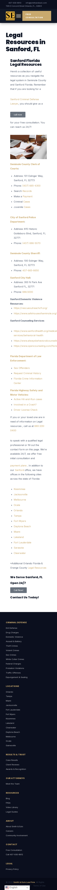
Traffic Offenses (13, 673)
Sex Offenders (22, 368)
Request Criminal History (27, 373)
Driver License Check (25, 409)
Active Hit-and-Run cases (28, 399)
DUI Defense (11, 628)
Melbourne (11, 736)
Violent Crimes (12, 650)
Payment (27, 196)
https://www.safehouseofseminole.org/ (35, 313)
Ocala (8, 741)
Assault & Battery (13, 641)
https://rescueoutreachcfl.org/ (30, 308)
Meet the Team (13, 784)
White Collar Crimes (15, 659)
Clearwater (11, 727)
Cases (26, 201)
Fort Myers (10, 714)
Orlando (9, 692)
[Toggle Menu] (18, 16)
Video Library (12, 807)
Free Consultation (34, 16)
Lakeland (10, 723)
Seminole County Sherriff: (25, 253)
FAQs (8, 803)
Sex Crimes (11, 655)
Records (27, 191)
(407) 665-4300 (31, 185)
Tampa (9, 696)
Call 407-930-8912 (14, 854)
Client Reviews (12, 764)
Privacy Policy (12, 869)
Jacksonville (11, 705)
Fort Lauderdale (13, 710)
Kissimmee (10, 718)
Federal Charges (13, 664)
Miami (8, 701)
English (13, 887)
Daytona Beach (13, 732)
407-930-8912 (14, 3)
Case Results (12, 760)
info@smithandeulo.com (36, 3)
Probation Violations (15, 668)
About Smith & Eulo (14, 826)
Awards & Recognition (16, 769)
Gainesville (11, 745)
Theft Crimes (12, 646)
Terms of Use (39, 885)
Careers (9, 831)
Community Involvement (17, 835)
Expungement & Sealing (16, 677)
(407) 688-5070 (31, 243)
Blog (8, 798)
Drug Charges (12, 632)
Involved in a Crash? (25, 404)
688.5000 (27, 291)
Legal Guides (12, 812)
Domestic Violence (14, 637)
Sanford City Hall (20, 277)
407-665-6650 (30, 270)
